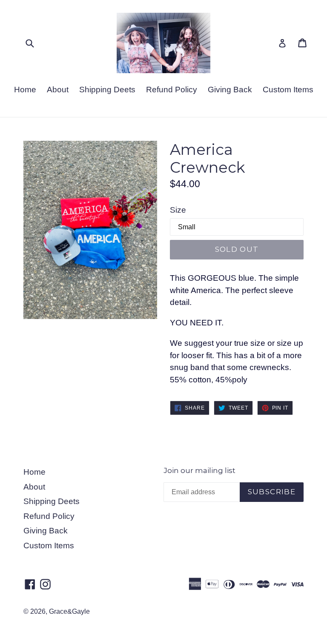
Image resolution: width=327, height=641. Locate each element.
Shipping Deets (107, 89)
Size (178, 209)
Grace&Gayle (69, 611)
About (58, 89)
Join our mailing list (199, 470)
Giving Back (230, 89)
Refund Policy (171, 89)
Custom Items (288, 89)
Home (25, 89)
